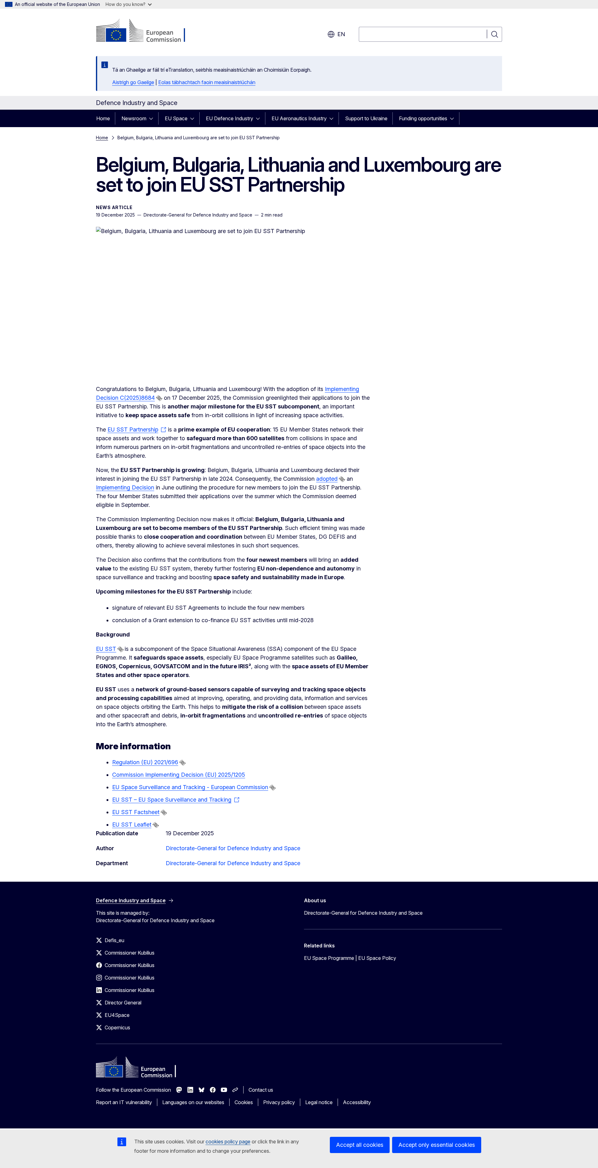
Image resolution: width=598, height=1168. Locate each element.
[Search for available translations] (159, 398)
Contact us (261, 1090)
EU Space (176, 118)
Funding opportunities (423, 118)
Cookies (244, 1102)
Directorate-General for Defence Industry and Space (233, 848)
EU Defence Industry (229, 118)
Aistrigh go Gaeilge (133, 82)
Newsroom (133, 118)
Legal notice (319, 1102)
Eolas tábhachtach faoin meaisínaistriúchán (206, 82)
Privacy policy (279, 1102)
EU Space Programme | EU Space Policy (350, 958)
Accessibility (357, 1102)
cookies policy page (228, 1141)
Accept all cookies (359, 1145)
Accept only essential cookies (436, 1145)
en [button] (341, 34)
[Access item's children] (153, 118)
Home (103, 118)
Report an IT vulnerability (124, 1102)
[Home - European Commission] (146, 31)
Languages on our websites (193, 1102)
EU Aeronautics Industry (299, 118)
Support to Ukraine (366, 118)
